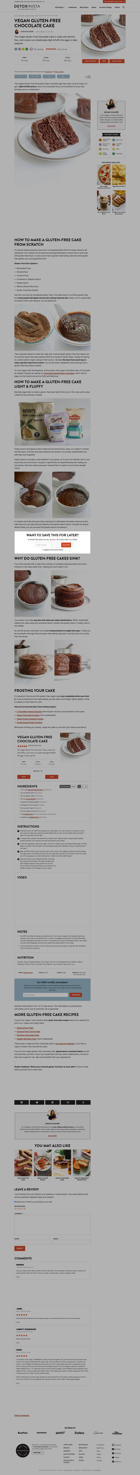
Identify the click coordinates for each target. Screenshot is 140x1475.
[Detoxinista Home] (27, 7)
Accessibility (97, 1470)
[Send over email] (63, 76)
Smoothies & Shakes (69, 1461)
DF (114, 140)
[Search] (123, 7)
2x (82, 786)
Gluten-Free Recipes (106, 144)
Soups (81, 1460)
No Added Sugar (119, 144)
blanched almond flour (35, 790)
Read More (52, 1136)
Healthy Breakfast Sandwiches (81, 1179)
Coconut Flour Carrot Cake (28, 1031)
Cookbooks (72, 7)
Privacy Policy (68, 1470)
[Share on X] (49, 76)
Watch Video (117, 61)
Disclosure (77, 1470)
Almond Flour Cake (25, 1028)
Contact (99, 1460)
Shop (98, 1451)
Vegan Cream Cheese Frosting (30, 719)
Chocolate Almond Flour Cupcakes (59, 373)
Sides (81, 1457)
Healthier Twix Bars (23, 1179)
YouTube (117, 1449)
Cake (36, 15)
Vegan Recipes (105, 153)
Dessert (32, 15)
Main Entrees (69, 1454)
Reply (18, 1277)
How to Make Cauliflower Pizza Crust (103, 187)
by (26, 32)
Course (27, 15)
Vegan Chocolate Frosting (28, 715)
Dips (80, 1451)
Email (56, 1239)
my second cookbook (65, 1044)
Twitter (117, 1457)
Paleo (117, 149)
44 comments (38, 49)
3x (86, 786)
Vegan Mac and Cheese (118, 186)
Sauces (66, 1457)
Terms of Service (87, 1470)
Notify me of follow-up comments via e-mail (34, 1202)
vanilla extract (34, 817)
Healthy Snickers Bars (62, 1179)
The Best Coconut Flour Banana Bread (119, 213)
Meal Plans (84, 7)
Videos (117, 7)
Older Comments (21, 1415)
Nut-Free (105, 149)
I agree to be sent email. (53, 550)
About (94, 7)
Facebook (118, 1453)
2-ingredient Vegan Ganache (29, 712)
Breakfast (83, 1448)
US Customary (65, 786)
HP (101, 140)
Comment (18, 1214)
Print (24, 777)
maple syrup (28, 814)
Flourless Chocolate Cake (28, 1035)
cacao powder (31, 799)
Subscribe (76, 995)
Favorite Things (105, 7)
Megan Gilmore (28, 972)
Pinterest (118, 1462)
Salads (82, 1454)
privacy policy (59, 71)
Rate (52, 777)
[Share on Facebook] (20, 76)
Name (17, 1239)
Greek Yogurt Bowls (42, 1179)
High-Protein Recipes (106, 140)
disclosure (48, 71)
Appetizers (68, 1445)
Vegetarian (119, 153)
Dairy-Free (119, 140)
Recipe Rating (19, 1206)
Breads (67, 1448)
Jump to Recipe (90, 61)
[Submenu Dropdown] (65, 7)
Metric (73, 786)
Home (16, 15)
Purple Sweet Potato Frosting (29, 722)
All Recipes (59, 7)
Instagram (118, 1445)
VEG (114, 154)
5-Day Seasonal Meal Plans (113, 1)
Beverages (83, 1445)
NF (101, 149)
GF (101, 145)
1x (79, 786)
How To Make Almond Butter (104, 213)
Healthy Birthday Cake (26, 1039)
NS (114, 145)
